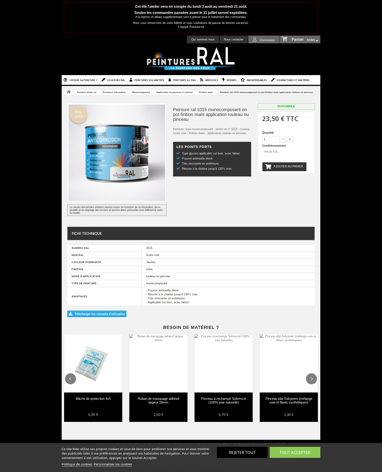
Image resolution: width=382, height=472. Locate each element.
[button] (70, 378)
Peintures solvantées (149, 80)
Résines (232, 80)
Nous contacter (233, 39)
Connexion (267, 40)
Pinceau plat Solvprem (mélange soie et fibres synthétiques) (288, 400)
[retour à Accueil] (68, 92)
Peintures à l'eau (184, 80)
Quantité (268, 132)
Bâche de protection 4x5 (93, 398)
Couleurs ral (116, 80)
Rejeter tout (242, 452)
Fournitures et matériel (293, 80)
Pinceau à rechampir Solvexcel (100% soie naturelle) (223, 400)
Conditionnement (274, 145)
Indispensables (257, 80)
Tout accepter (295, 452)
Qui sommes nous (203, 39)
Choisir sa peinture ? (83, 80)
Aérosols (211, 80)
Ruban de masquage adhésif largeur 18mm (158, 400)
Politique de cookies (77, 464)
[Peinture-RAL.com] (191, 59)
